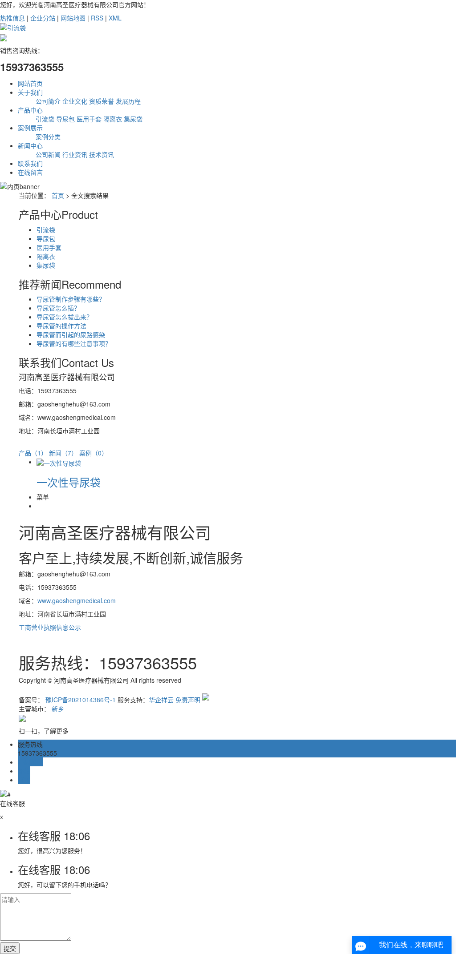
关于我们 (30, 92)
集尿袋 (133, 118)
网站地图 (73, 17)
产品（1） (33, 452)
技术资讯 (101, 154)
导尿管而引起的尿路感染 (71, 334)
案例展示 (30, 127)
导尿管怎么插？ (58, 307)
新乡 (58, 708)
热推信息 (12, 17)
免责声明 (187, 699)
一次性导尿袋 (69, 482)
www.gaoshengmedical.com (76, 600)
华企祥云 (161, 699)
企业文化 (74, 101)
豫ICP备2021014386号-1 (80, 699)
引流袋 (45, 118)
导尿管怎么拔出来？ (65, 316)
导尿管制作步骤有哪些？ (71, 298)
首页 (58, 195)
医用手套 (89, 118)
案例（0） (93, 452)
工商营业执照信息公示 (50, 627)
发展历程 (128, 101)
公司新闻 (48, 154)
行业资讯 (74, 154)
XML (115, 17)
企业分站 (42, 17)
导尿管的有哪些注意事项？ (74, 343)
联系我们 (30, 163)
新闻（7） (63, 452)
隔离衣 (112, 118)
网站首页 (30, 83)
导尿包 (65, 118)
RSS (97, 17)
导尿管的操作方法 (61, 325)
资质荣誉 (101, 101)
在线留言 (30, 172)
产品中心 (30, 109)
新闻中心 (30, 145)
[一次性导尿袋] (59, 461)
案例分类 (48, 136)
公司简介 (48, 101)
